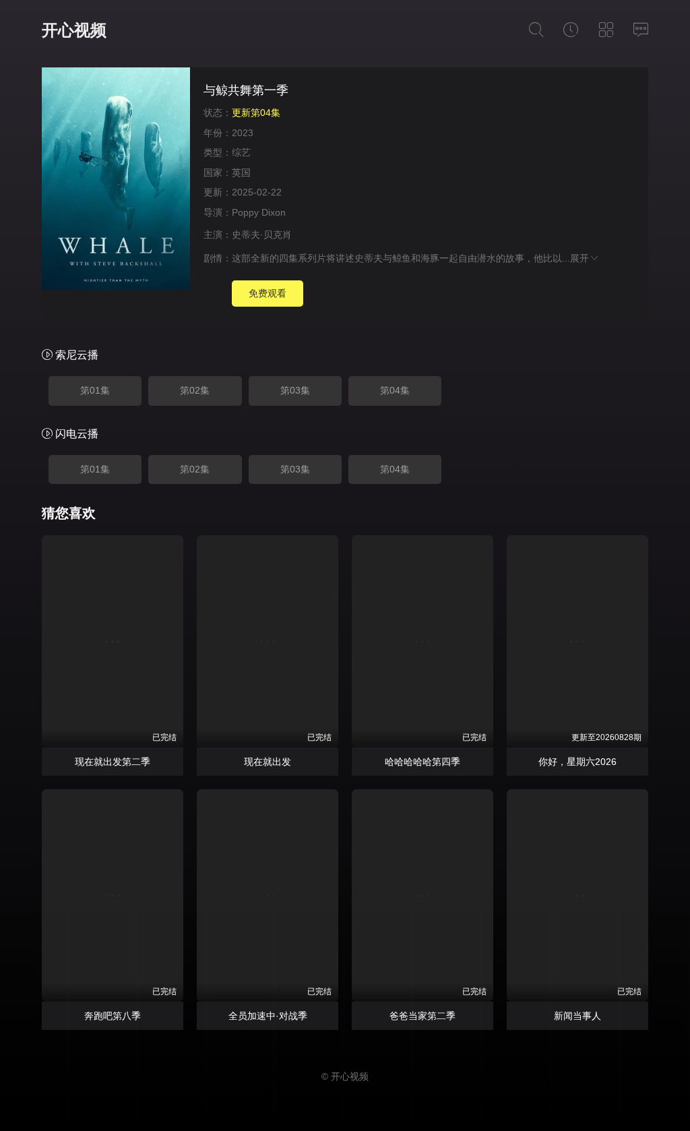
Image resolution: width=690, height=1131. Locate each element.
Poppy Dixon (259, 212)
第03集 (295, 390)
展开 (579, 258)
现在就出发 (267, 761)
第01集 (95, 390)
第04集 (395, 390)
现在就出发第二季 (112, 761)
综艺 (241, 152)
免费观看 (267, 293)
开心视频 (74, 30)
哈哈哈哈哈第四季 (422, 761)
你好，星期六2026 (577, 761)
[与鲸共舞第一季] (116, 180)
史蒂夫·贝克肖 (262, 234)
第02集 (195, 390)
